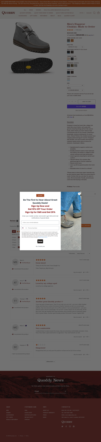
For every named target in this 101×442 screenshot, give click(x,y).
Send (40, 241)
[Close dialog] (79, 193)
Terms (46, 237)
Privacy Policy (41, 237)
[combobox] (24, 228)
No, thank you (40, 246)
